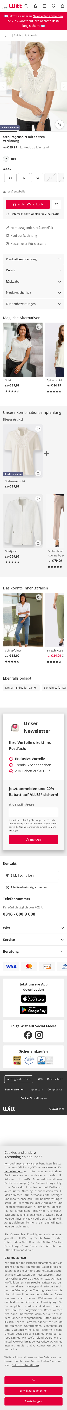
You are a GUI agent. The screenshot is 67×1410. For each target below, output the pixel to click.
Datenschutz (55, 1079)
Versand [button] (44, 147)
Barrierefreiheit (14, 1089)
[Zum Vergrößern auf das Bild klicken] (59, 124)
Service (9, 939)
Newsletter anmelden (48, 16)
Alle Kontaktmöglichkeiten (29, 887)
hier (18, 1218)
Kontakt (10, 863)
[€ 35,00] (23, 620)
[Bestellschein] (44, 6)
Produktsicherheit (18, 293)
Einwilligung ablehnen (33, 1390)
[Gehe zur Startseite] (15, 6)
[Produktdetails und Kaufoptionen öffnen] (38, 473)
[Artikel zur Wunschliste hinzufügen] (56, 204)
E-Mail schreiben (20, 876)
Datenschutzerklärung (25, 1365)
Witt (6, 928)
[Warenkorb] (62, 6)
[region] (33, 1278)
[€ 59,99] (23, 521)
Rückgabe (13, 281)
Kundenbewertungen (21, 304)
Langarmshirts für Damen (21, 687)
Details (11, 270)
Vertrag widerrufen (19, 1079)
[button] (4, 6)
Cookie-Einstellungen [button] (33, 1098)
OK (33, 1380)
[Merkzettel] (53, 6)
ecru (13, 158)
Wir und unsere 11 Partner (21, 1163)
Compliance (54, 1089)
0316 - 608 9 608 (19, 914)
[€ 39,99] (23, 350)
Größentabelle (16, 191)
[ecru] (6, 159)
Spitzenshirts (32, 35)
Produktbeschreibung (21, 259)
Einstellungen (33, 1401)
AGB (40, 1079)
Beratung (11, 951)
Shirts (17, 35)
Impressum (36, 1089)
